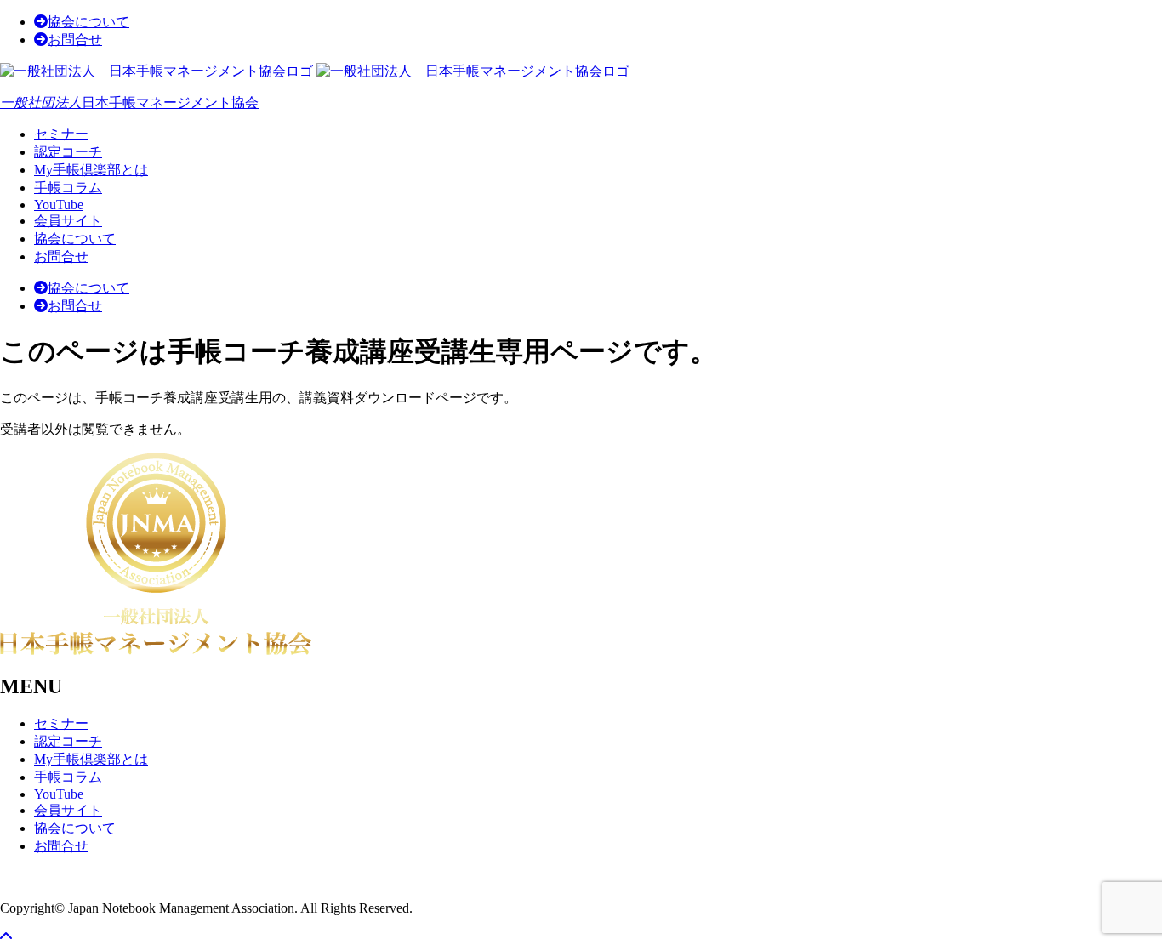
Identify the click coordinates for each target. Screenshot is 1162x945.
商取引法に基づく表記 (68, 877)
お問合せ (75, 39)
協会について (88, 21)
